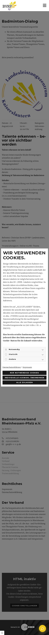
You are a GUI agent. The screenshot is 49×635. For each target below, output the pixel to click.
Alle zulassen (24, 382)
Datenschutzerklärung (12, 367)
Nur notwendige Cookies (24, 373)
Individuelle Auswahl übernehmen (24, 378)
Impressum (27, 367)
